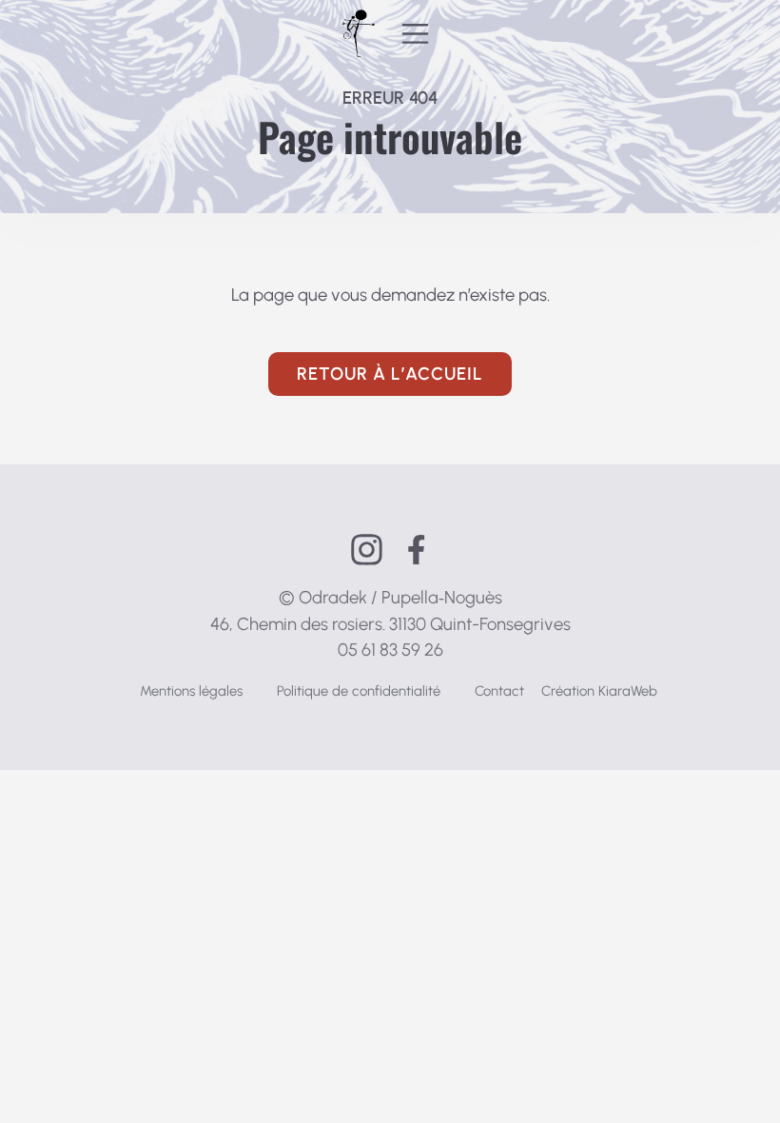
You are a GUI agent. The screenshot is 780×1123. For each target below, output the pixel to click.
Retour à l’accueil (390, 373)
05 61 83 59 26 (390, 649)
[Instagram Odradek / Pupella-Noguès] (366, 549)
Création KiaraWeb (599, 690)
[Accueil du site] (358, 33)
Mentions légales (191, 690)
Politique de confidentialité (358, 690)
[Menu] (416, 33)
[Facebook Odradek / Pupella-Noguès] (416, 549)
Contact (499, 690)
